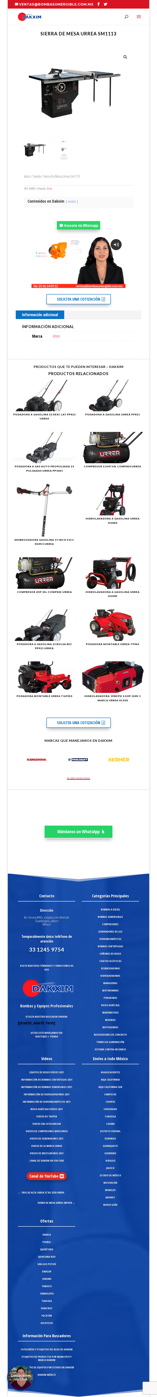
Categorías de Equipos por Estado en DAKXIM (46, 1367)
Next (142, 760)
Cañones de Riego (110, 953)
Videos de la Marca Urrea (46, 1146)
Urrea (49, 188)
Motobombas (110, 990)
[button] (125, 57)
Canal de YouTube (43, 1176)
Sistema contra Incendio (110, 1049)
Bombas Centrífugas (110, 946)
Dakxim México (47, 1375)
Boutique (41, 1036)
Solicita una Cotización (78, 299)
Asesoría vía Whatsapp (81, 225)
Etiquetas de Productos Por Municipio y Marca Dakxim (47, 1358)
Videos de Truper (46, 1116)
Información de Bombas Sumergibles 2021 (46, 1087)
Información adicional (40, 314)
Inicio (27, 176)
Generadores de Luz (110, 931)
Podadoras (110, 998)
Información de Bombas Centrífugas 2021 (46, 1079)
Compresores (110, 924)
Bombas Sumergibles (110, 917)
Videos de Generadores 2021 (46, 1138)
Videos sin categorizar (47, 1124)
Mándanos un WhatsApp (78, 831)
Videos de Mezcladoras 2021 (47, 1153)
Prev (15, 760)
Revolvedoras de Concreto (110, 1034)
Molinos (110, 1020)
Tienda (37, 176)
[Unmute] (90, 284)
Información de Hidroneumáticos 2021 (47, 1102)
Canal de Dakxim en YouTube (46, 1160)
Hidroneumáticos (110, 939)
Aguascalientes (110, 1072)
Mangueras (110, 983)
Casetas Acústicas (110, 961)
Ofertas (46, 1221)
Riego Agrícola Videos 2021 (46, 1109)
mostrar (72, 201)
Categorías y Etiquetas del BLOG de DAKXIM (47, 1349)
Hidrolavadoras (110, 976)
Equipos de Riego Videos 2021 (46, 1072)
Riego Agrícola (110, 1005)
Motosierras (110, 1027)
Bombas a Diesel (110, 909)
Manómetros (110, 1012)
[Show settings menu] (98, 284)
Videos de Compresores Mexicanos (47, 1131)
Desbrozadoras (110, 968)
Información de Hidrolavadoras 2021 (47, 1094)
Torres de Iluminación (110, 1042)
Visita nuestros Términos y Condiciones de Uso (46, 967)
